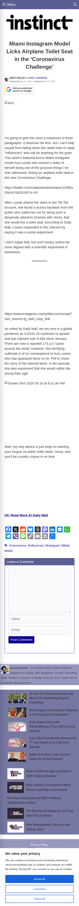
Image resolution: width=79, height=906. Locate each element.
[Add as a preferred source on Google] (19, 89)
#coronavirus (17, 545)
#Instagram (52, 545)
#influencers (36, 545)
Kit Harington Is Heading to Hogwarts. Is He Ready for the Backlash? (53, 712)
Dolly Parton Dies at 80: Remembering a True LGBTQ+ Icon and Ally (52, 727)
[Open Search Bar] (75, 4)
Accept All (39, 879)
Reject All (39, 898)
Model (9, 550)
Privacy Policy (39, 844)
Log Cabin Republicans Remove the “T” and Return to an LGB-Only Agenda (53, 743)
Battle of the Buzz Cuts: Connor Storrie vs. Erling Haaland (49, 756)
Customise (39, 888)
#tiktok (65, 545)
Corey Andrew (36, 77)
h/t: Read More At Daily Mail (26, 515)
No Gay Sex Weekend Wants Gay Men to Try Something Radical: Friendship (51, 698)
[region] (39, 877)
